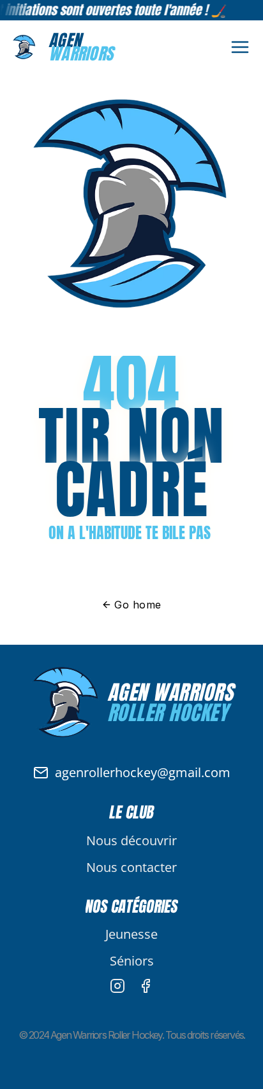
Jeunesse (131, 934)
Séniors (132, 960)
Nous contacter (131, 867)
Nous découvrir (131, 840)
